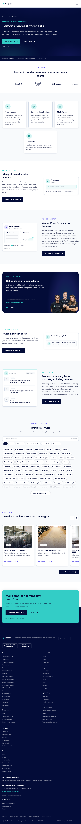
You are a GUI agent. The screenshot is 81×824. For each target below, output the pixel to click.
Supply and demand (8, 682)
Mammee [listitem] (45, 470)
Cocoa (44, 665)
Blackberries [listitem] (8, 449)
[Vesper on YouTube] (64, 638)
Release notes (6, 771)
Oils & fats (45, 662)
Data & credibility (7, 746)
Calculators (6, 768)
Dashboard (5, 699)
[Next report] (77, 518)
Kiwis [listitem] (36, 470)
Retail (44, 713)
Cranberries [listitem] (39, 449)
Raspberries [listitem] (20, 453)
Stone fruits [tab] (56, 443)
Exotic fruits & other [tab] (33, 443)
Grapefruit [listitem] (28, 458)
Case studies (6, 760)
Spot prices (6, 668)
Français (21, 821)
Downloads (5, 763)
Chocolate (45, 699)
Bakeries (45, 696)
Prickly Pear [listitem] (49, 474)
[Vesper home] (6, 4)
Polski (34, 821)
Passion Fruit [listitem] (8, 474)
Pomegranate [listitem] (8, 453)
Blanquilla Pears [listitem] (32, 478)
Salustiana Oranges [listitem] (52, 462)
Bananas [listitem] (25, 466)
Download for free (10, 561)
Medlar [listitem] (61, 470)
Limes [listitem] (61, 458)
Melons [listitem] (57, 449)
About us (5, 731)
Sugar (44, 668)
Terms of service (33, 816)
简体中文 (40, 821)
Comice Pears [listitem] (8, 483)
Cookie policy (13, 816)
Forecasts (5, 665)
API (3, 713)
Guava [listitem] (18, 470)
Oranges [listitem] (31, 462)
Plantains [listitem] (39, 474)
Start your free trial (15, 612)
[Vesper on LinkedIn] (60, 638)
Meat (44, 679)
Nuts (44, 682)
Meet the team (7, 734)
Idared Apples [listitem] (55, 487)
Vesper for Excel (7, 716)
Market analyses (7, 688)
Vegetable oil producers (49, 722)
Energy (44, 688)
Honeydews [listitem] (28, 470)
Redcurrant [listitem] (43, 453)
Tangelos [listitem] (7, 466)
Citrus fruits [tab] (20, 443)
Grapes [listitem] (49, 449)
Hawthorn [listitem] (43, 487)
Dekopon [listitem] (18, 458)
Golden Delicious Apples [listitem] (12, 487)
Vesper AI (5, 659)
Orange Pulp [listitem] (21, 462)
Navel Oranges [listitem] (8, 462)
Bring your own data (8, 722)
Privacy (4, 816)
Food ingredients (47, 676)
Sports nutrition (47, 719)
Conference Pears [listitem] (22, 483)
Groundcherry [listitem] (8, 470)
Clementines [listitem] (8, 458)
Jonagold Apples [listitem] (68, 487)
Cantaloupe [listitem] (35, 466)
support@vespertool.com (14, 302)
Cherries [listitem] (29, 449)
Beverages (45, 671)
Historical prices (7, 676)
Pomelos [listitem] (40, 462)
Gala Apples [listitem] (58, 483)
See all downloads (68, 572)
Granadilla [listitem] (67, 466)
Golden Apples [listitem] (70, 483)
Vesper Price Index (8, 656)
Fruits (9, 16)
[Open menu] (77, 4)
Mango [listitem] (53, 470)
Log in (4, 809)
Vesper (4, 16)
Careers (4, 737)
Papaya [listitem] (69, 470)
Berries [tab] (11, 443)
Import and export (8, 685)
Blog (3, 754)
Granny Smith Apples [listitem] (30, 487)
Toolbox (5, 702)
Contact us (5, 740)
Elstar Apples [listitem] (35, 483)
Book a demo (28, 41)
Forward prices (7, 671)
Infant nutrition (47, 707)
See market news (50, 401)
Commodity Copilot (8, 662)
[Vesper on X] (69, 638)
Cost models (6, 693)
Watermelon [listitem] (66, 453)
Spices (44, 685)
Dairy (44, 656)
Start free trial (10, 41)
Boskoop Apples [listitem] (45, 478)
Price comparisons (8, 679)
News (4, 691)
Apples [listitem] (21, 478)
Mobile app (5, 705)
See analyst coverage (12, 350)
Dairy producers (47, 705)
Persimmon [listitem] (19, 474)
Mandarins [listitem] (70, 458)
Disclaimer (23, 816)
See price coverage (12, 199)
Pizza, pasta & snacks (49, 710)
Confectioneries (47, 702)
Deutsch (13, 821)
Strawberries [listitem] (54, 453)
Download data (7, 719)
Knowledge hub (7, 765)
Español (27, 821)
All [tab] (5, 443)
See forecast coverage (52, 253)
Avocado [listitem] (16, 466)
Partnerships (6, 743)
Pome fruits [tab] (46, 443)
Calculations (6, 696)
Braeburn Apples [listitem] (60, 478)
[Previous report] (72, 518)
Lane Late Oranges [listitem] (41, 458)
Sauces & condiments (49, 716)
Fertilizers (45, 673)
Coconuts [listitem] (45, 466)
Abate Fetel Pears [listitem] (9, 478)
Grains (44, 659)
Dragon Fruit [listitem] (56, 466)
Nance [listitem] (65, 449)
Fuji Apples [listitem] (47, 483)
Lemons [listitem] (53, 458)
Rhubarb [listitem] (59, 474)
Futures (4, 673)
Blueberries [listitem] (19, 449)
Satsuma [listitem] (65, 462)
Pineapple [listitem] (29, 474)
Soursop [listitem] (68, 474)
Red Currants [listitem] (31, 453)
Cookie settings (46, 817)
